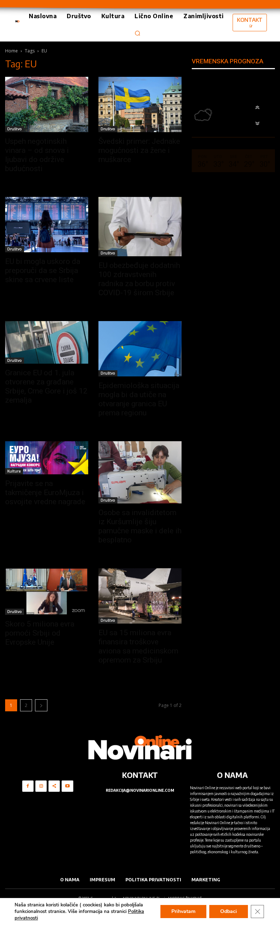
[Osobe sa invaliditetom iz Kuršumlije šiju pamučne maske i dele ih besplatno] (140, 472)
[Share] (54, 786)
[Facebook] (28, 786)
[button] (137, 33)
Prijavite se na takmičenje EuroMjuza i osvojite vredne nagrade (45, 492)
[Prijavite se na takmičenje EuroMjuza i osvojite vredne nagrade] (46, 457)
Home (11, 51)
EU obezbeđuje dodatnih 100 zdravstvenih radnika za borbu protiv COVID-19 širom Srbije (139, 279)
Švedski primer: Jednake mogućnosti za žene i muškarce (139, 150)
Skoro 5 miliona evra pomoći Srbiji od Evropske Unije (39, 633)
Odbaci (228, 911)
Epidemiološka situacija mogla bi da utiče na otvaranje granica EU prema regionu (138, 399)
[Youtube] (67, 786)
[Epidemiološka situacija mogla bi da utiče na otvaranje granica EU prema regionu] (140, 348)
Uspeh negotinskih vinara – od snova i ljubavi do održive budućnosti (37, 155)
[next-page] (41, 705)
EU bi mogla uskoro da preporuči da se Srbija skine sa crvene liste (42, 270)
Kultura (14, 471)
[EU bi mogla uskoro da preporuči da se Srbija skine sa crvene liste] (46, 224)
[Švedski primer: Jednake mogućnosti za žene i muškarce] (140, 104)
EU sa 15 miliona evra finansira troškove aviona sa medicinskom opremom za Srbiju (138, 646)
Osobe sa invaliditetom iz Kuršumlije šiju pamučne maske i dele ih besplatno (140, 526)
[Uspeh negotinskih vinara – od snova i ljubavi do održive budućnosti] (46, 104)
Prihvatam (183, 911)
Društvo (14, 128)
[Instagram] (41, 786)
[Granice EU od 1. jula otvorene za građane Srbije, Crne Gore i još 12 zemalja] (46, 342)
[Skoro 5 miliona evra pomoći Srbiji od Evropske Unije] (46, 591)
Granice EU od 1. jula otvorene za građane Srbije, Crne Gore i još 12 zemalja (46, 386)
